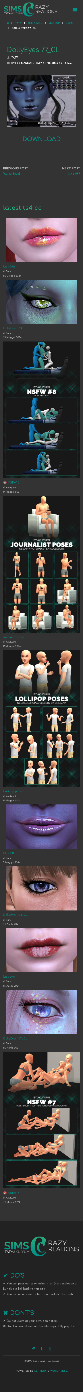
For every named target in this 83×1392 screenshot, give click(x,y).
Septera (39, 1371)
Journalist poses (14, 637)
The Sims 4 (34, 23)
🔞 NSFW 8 (11, 482)
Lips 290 (9, 976)
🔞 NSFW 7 (11, 1193)
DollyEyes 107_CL (15, 1038)
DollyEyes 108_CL (15, 915)
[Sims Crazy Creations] (30, 9)
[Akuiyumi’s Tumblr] (42, 1348)
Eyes (69, 23)
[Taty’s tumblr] (50, 1348)
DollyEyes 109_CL (15, 328)
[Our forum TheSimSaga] (33, 1348)
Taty (18, 23)
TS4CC (67, 63)
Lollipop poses (13, 791)
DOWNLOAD (41, 139)
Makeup (54, 23)
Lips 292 (9, 266)
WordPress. (59, 1371)
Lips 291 (8, 853)
